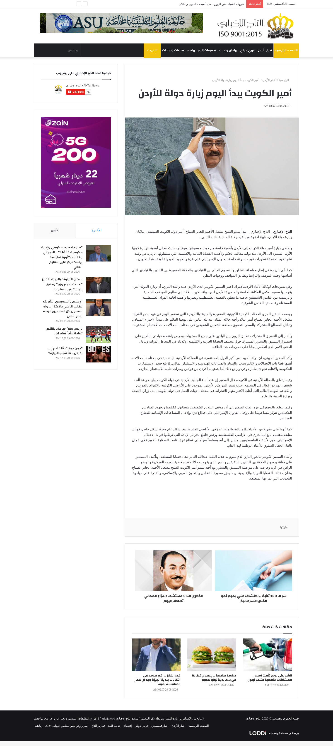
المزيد (153, 50)
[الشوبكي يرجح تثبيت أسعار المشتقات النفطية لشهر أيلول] (267, 654)
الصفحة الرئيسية (286, 50)
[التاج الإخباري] (257, 26)
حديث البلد (114, 725)
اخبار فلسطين (160, 725)
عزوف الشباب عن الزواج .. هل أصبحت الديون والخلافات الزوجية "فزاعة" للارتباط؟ (194, 4)
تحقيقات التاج (207, 50)
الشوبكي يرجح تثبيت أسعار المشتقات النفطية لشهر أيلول (269, 678)
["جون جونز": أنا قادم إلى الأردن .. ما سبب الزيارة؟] (98, 354)
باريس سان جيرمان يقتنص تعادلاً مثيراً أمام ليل (64, 331)
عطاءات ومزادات (173, 50)
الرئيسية (284, 80)
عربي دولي (247, 50)
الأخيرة (96, 230)
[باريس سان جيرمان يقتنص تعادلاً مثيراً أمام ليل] (98, 334)
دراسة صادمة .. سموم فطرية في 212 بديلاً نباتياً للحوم (214, 678)
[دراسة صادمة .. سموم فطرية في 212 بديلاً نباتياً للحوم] (211, 654)
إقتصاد (128, 725)
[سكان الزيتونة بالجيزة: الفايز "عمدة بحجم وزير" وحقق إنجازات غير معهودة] (98, 285)
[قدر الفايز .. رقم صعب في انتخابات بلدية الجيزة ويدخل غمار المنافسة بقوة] (156, 654)
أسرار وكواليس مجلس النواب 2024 (67, 725)
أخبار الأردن (265, 50)
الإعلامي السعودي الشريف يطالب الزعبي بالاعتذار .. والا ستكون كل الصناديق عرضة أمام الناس (62, 309)
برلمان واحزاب (228, 50)
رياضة (191, 50)
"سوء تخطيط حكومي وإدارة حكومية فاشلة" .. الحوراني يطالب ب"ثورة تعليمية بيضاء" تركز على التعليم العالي (61, 257)
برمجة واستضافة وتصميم (283, 733)
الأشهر (55, 230)
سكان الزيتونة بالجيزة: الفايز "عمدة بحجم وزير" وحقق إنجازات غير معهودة (62, 284)
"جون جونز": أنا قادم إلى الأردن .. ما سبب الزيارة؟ (65, 350)
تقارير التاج (98, 725)
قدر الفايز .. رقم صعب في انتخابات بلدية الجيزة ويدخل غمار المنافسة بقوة (157, 680)
